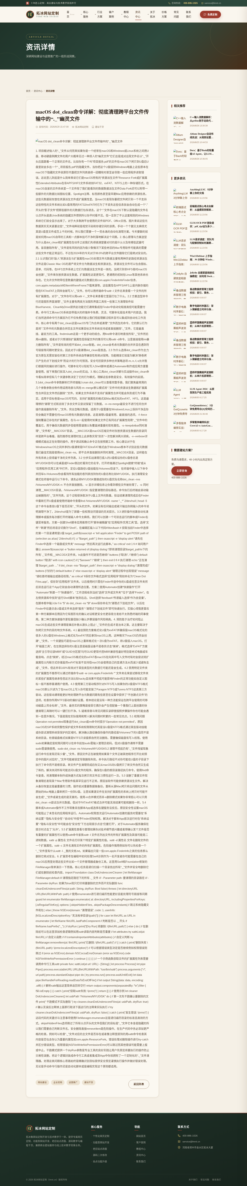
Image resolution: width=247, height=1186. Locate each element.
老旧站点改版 (100, 1149)
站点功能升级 (100, 1161)
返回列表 (139, 1084)
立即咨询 (182, 470)
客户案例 (111, 14)
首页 (71, 14)
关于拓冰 (152, 14)
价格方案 (164, 14)
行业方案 (99, 14)
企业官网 (57, 1082)
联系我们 (188, 14)
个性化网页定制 (101, 1136)
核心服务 (85, 14)
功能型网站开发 (101, 1142)
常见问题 (176, 14)
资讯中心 (137, 14)
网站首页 (141, 1136)
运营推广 (73, 1082)
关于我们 (193, 1180)
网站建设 (42, 1082)
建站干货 (88, 1082)
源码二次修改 (100, 1155)
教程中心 (126, 14)
